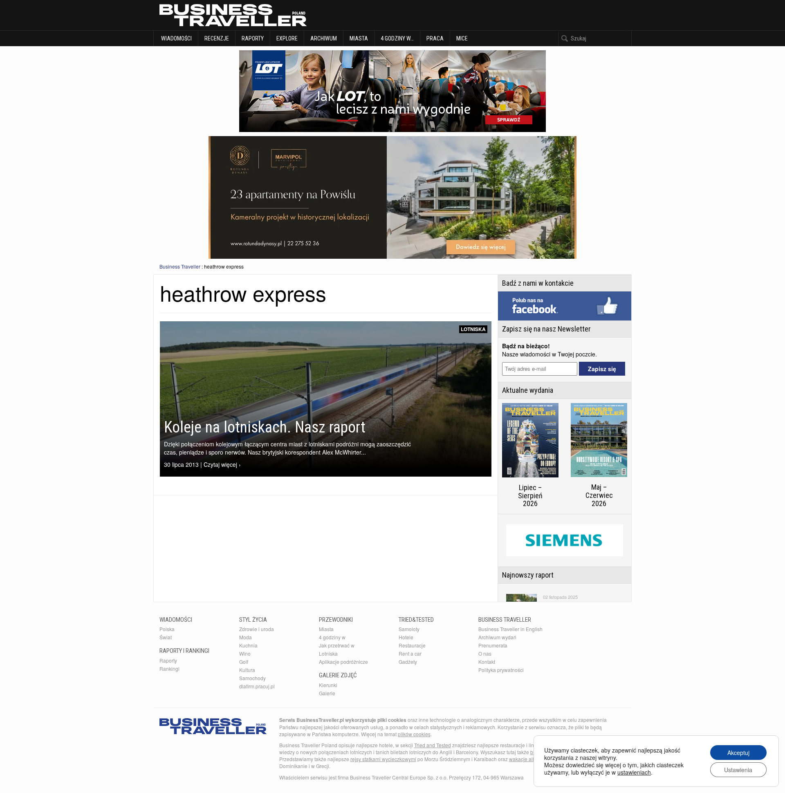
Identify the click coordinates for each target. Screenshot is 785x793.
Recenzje (216, 38)
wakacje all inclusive (532, 758)
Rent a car (410, 653)
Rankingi (169, 668)
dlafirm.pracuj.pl (257, 686)
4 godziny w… (397, 38)
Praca (435, 38)
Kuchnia (248, 645)
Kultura (247, 669)
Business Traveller (179, 266)
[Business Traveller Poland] (233, 15)
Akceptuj (738, 752)
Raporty (253, 38)
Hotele (406, 637)
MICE (462, 38)
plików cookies (414, 733)
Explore (287, 38)
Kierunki (328, 684)
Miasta (359, 38)
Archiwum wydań (497, 637)
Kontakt (486, 661)
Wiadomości (176, 38)
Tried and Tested (432, 744)
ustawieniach (634, 772)
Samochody (252, 677)
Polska (167, 628)
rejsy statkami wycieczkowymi (383, 758)
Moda (245, 637)
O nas (484, 653)
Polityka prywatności (501, 669)
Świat (165, 637)
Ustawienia (738, 770)
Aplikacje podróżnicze (343, 661)
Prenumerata (492, 645)
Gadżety (408, 661)
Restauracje (412, 645)
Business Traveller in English (510, 628)
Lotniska (473, 329)
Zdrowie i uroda (256, 628)
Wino (245, 653)
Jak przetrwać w (336, 645)
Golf (243, 661)
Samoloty (409, 628)
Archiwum (323, 38)
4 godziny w (332, 637)
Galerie (327, 693)
